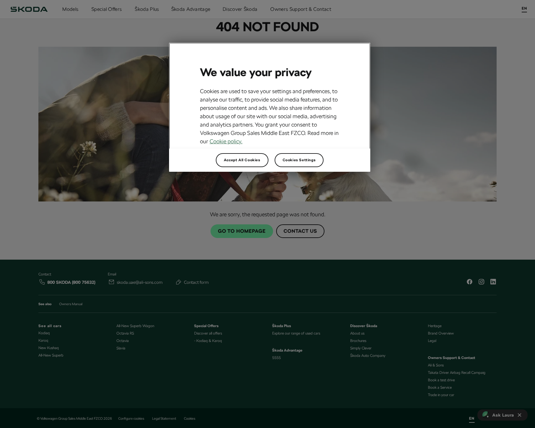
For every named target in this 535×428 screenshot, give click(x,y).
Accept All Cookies (242, 160)
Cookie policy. (226, 141)
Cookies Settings (299, 160)
